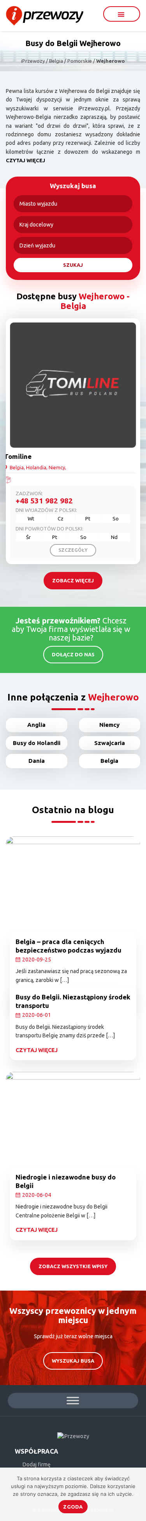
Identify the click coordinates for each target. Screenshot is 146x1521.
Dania (36, 760)
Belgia (109, 760)
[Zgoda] (136, 1494)
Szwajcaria (109, 743)
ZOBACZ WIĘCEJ (73, 580)
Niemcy (109, 724)
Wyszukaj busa (73, 1360)
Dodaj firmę (37, 1464)
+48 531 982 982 (44, 500)
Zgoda (73, 1506)
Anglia (36, 724)
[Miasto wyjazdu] (73, 203)
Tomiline (18, 456)
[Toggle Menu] (73, 1400)
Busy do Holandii (36, 743)
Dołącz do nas (73, 654)
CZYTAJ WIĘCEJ (25, 160)
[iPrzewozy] (44, 15)
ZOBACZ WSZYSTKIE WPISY (73, 1266)
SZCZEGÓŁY (73, 550)
